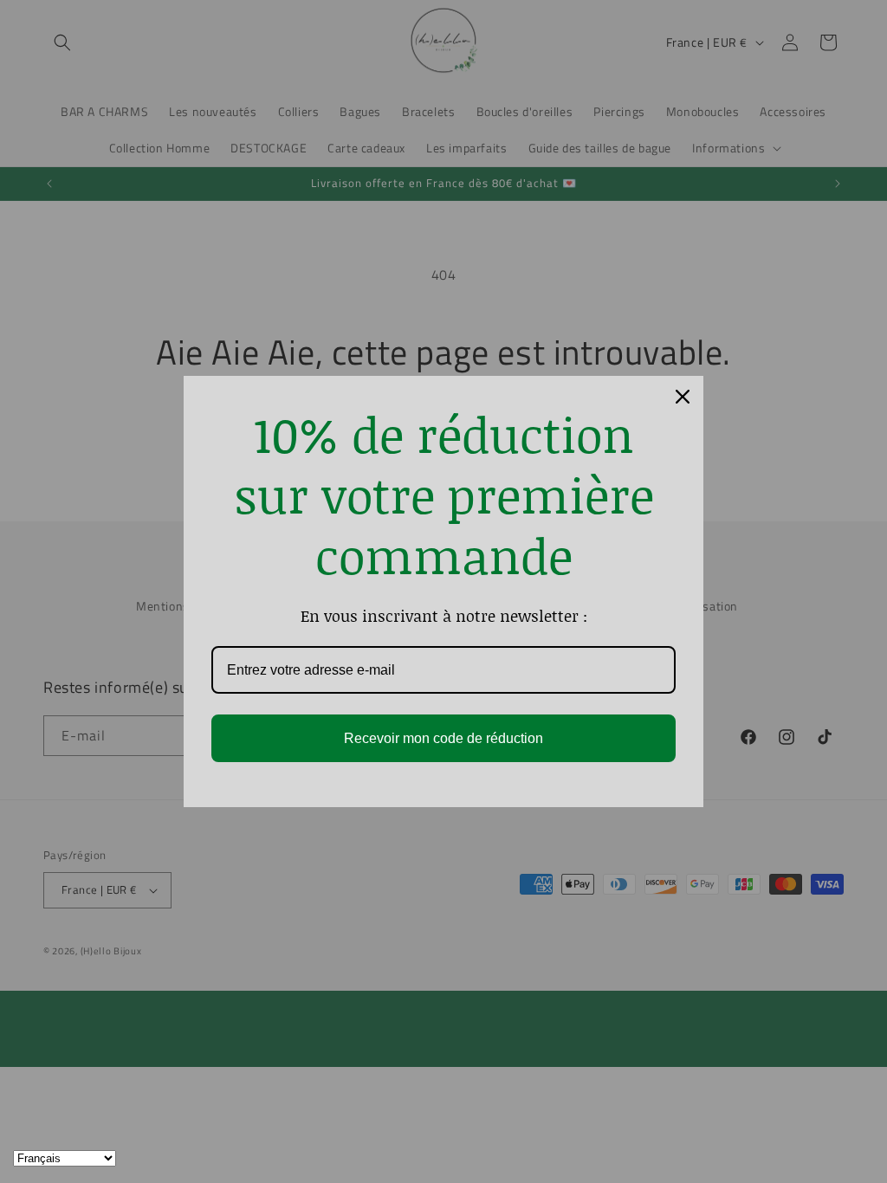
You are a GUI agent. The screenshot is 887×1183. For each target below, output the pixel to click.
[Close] (682, 396)
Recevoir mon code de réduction (443, 738)
